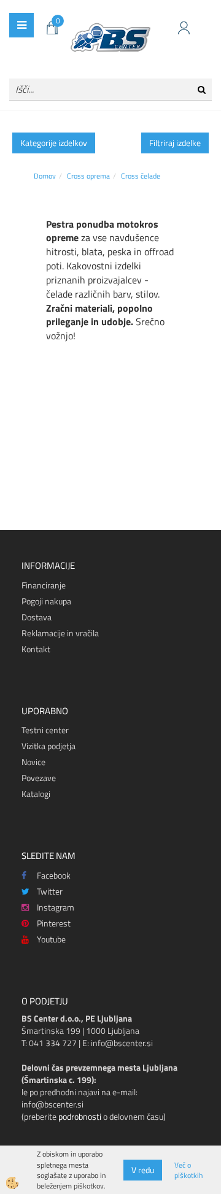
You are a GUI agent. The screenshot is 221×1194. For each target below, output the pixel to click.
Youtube (51, 939)
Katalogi (35, 793)
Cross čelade (140, 176)
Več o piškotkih (188, 1170)
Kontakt (35, 648)
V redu (142, 1169)
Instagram (55, 907)
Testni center (45, 729)
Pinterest (54, 923)
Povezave (38, 777)
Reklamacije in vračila (60, 632)
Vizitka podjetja (48, 745)
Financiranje (43, 585)
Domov (45, 176)
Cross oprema (88, 176)
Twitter (50, 891)
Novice (33, 761)
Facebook (54, 875)
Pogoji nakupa (46, 601)
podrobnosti (79, 1116)
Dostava (36, 616)
